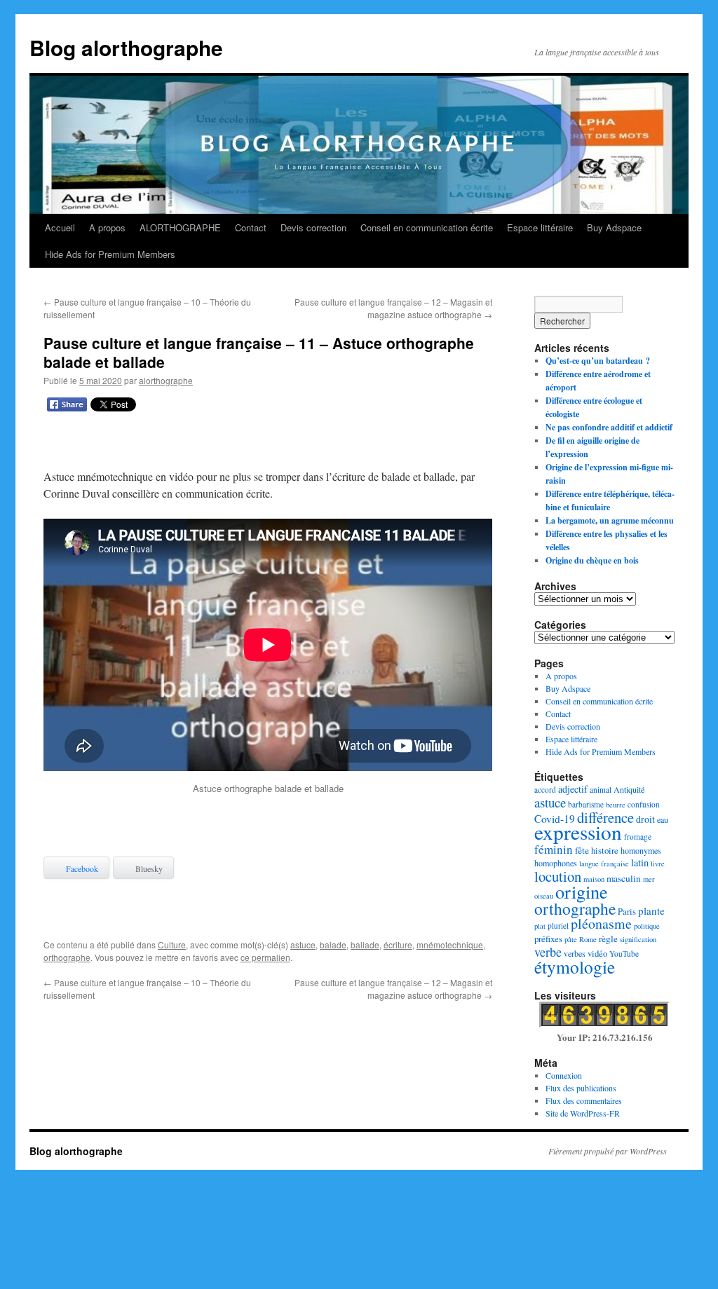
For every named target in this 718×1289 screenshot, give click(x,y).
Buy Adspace (614, 227)
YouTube (624, 953)
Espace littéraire (540, 227)
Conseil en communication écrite (426, 227)
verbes (574, 953)
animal (600, 789)
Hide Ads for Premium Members (110, 254)
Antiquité (629, 789)
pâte (570, 939)
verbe (548, 951)
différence (605, 817)
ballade (365, 944)
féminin (553, 849)
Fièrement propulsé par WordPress (607, 1151)
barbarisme (586, 804)
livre (658, 863)
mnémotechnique (449, 944)
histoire (604, 850)
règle (608, 938)
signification (638, 939)
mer (649, 879)
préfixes (548, 938)
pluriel (558, 925)
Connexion (564, 1075)
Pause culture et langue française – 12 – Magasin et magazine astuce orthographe (393, 308)
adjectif (573, 789)
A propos (107, 227)
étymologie (574, 966)
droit (645, 819)
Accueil (60, 227)
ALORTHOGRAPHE (180, 227)
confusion (644, 804)
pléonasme (601, 923)
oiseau (543, 896)
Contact (250, 227)
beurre (615, 805)
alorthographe (166, 380)
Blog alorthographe (126, 47)
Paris (627, 911)
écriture (398, 944)
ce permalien (265, 957)
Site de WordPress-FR (583, 1113)
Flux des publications (581, 1087)
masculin (624, 878)
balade (333, 944)
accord (545, 789)
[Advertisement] (268, 443)
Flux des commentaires (584, 1100)
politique (647, 926)
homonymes (641, 850)
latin (640, 862)
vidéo (597, 953)
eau (662, 819)
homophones (555, 862)
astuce (303, 944)
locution (557, 876)
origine (581, 891)
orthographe (66, 957)
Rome (588, 939)
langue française (604, 863)
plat (540, 926)
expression (578, 831)
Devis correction (313, 227)
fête (582, 850)
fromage (637, 836)
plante (651, 910)
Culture (172, 944)
